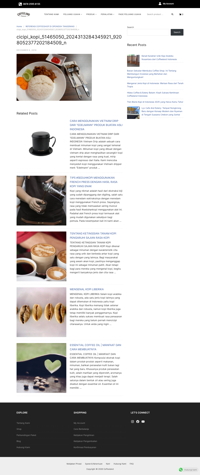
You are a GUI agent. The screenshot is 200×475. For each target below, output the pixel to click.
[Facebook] (138, 421)
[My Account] (160, 3)
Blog (19, 441)
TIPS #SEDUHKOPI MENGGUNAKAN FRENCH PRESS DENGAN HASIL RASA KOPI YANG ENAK (93, 182)
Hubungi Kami (23, 447)
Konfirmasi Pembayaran (85, 447)
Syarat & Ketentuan (93, 464)
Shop (19, 429)
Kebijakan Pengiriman (84, 435)
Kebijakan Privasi (74, 464)
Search (130, 27)
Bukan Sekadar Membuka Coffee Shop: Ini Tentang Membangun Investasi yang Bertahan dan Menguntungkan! (151, 73)
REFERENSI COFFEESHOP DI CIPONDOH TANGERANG (50, 26)
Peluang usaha (71, 14)
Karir (108, 464)
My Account (168, 3)
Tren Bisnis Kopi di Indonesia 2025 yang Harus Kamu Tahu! (155, 102)
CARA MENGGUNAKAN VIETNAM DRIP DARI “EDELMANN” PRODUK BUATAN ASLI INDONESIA (96, 125)
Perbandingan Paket (26, 435)
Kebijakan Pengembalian (85, 441)
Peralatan (106, 14)
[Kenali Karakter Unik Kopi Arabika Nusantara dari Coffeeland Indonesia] (133, 61)
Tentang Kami (51, 14)
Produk (90, 14)
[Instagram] (132, 421)
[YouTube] (143, 421)
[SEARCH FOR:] (160, 14)
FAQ (132, 464)
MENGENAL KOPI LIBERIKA (87, 289)
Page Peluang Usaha (130, 14)
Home (19, 26)
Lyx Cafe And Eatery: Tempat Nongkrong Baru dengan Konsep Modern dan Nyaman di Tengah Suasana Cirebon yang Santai (162, 111)
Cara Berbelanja (81, 429)
